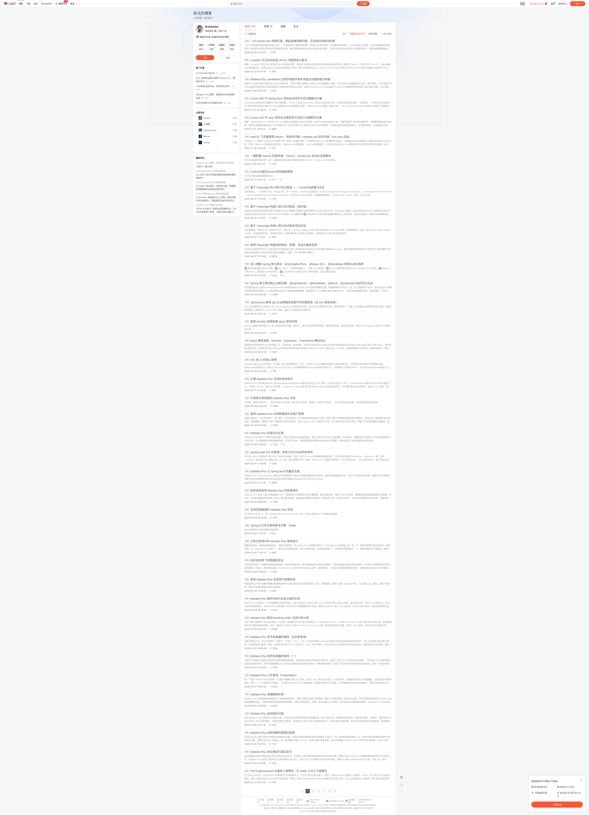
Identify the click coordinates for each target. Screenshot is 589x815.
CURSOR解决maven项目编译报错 (269, 171)
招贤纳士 (270, 800)
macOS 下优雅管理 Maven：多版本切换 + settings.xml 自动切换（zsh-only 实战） (298, 136)
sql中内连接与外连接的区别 (213, 102)
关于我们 (260, 800)
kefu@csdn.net (336, 801)
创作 (578, 3)
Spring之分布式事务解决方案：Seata (270, 525)
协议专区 (299, 800)
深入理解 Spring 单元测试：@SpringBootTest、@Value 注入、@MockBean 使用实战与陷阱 (304, 264)
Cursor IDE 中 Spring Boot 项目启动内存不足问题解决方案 (283, 98)
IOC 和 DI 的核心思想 (261, 359)
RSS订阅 (387, 34)
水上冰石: (201, 174)
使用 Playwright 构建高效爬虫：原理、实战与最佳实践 (281, 244)
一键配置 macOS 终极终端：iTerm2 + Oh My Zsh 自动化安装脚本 (288, 155)
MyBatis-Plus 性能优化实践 (264, 433)
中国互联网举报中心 (295, 808)
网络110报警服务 (279, 808)
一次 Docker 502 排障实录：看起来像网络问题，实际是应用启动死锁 (290, 41)
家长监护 (267, 808)
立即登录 (557, 804)
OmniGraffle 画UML (210, 73)
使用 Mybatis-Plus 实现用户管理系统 (270, 579)
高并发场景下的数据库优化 (264, 560)
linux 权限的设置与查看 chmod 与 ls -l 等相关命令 (215, 80)
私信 (228, 57)
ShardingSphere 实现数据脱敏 (211, 171)
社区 (35, 3)
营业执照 (369, 808)
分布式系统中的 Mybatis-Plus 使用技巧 (271, 541)
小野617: (200, 166)
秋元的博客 (202, 13)
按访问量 (373, 33)
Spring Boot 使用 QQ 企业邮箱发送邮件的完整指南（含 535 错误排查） (291, 302)
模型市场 (63, 3)
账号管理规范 (324, 808)
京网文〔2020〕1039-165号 (316, 805)
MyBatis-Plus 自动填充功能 (264, 713)
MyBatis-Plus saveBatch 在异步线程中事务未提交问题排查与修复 (288, 79)
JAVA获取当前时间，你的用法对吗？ (214, 88)
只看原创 (251, 33)
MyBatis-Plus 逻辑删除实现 (264, 694)
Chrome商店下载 (311, 808)
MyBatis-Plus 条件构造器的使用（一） (271, 656)
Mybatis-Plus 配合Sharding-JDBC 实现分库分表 (277, 617)
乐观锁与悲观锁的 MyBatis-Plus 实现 (270, 398)
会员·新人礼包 (537, 3)
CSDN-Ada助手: (204, 208)
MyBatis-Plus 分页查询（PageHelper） (271, 675)
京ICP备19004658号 (294, 805)
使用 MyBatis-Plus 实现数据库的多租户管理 (274, 413)
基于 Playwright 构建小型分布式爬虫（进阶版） (277, 206)
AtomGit (48, 3)
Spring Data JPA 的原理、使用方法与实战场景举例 (279, 452)
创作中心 (562, 3)
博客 (21, 3)
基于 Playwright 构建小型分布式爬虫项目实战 (275, 225)
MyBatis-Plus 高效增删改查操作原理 (270, 732)
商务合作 (280, 800)
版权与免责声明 (337, 808)
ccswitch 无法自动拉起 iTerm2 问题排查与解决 (276, 60)
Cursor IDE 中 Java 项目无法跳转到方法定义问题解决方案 (283, 117)
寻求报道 (290, 800)
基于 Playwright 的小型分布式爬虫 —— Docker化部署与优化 (285, 187)
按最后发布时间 (357, 33)
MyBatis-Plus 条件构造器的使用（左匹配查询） (277, 637)
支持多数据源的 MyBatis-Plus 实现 (269, 509)
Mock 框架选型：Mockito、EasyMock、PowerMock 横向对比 (285, 340)
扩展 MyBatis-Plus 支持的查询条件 (269, 379)
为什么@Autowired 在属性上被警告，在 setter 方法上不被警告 (286, 771)
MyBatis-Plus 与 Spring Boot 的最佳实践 (272, 471)
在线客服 (351, 800)
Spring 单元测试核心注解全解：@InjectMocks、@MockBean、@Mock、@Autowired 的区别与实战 (309, 283)
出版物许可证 (358, 808)
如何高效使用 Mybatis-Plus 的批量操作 (271, 490)
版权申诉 (348, 808)
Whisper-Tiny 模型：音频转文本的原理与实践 (215, 96)
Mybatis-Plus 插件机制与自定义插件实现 (272, 598)
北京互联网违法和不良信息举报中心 (361, 805)
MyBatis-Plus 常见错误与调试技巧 (268, 751)
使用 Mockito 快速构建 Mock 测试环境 (271, 321)
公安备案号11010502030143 (272, 805)
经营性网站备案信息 (337, 805)
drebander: (202, 197)
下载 (28, 3)
